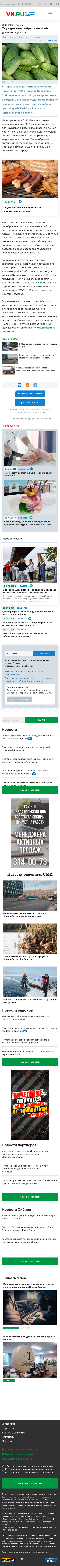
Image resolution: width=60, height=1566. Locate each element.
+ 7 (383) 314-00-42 (17, 1522)
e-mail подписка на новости (21, 1449)
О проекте (9, 1424)
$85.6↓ (27, 4)
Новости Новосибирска (31, 394)
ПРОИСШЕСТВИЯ (11, 1328)
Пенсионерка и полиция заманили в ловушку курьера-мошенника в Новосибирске (28, 1286)
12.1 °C (20, 4)
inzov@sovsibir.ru (9, 1524)
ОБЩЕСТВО (23, 469)
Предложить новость (30, 402)
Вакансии (8, 1437)
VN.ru (39, 282)
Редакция (8, 1428)
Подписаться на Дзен (19, 699)
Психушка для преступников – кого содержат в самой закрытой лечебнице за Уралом (29, 679)
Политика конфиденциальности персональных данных (25, 1552)
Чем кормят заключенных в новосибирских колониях (28, 474)
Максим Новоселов (30, 37)
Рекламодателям (13, 1432)
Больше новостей (30, 790)
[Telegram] (35, 385)
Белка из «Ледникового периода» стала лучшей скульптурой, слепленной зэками (27, 523)
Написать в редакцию (30, 1483)
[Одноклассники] (27, 385)
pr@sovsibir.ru (42, 1527)
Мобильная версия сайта (17, 1458)
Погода (7, 1441)
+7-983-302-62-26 (9, 1530)
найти (41, 720)
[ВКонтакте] (19, 385)
